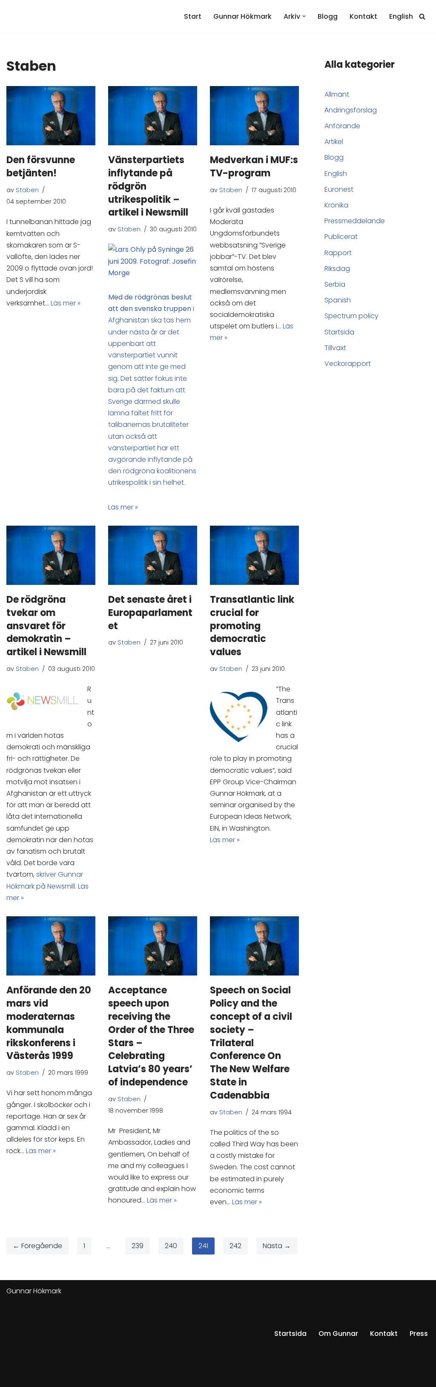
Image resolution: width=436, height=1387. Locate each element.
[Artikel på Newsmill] (152, 273)
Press (419, 1333)
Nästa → (277, 1246)
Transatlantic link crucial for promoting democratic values (252, 626)
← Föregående (37, 1246)
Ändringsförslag (350, 110)
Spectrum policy (351, 316)
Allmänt (336, 94)
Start (192, 16)
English (401, 16)
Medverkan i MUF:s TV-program (254, 166)
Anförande (342, 126)
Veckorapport (347, 363)
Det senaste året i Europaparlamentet (150, 613)
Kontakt (363, 16)
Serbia (334, 284)
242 (235, 1246)
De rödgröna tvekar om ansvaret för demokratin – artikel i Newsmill (46, 626)
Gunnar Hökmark (242, 16)
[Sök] (422, 16)
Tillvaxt (335, 348)
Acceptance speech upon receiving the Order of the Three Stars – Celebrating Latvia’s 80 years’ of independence (151, 1036)
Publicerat (341, 237)
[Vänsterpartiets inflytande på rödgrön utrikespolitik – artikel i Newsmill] (152, 115)
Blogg (328, 16)
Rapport (338, 253)
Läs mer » (65, 303)
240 (171, 1246)
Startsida (339, 332)
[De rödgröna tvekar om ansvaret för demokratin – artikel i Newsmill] (50, 555)
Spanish (337, 300)
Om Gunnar (338, 1333)
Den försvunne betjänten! (40, 166)
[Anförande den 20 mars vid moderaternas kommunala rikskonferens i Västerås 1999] (50, 946)
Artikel (333, 142)
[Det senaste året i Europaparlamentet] (152, 555)
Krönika (336, 205)
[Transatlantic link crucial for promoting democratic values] (254, 555)
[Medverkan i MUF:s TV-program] (254, 115)
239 (137, 1246)
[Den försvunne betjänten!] (50, 115)
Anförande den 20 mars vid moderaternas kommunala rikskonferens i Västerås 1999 (48, 1023)
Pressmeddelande (354, 221)
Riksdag (337, 268)
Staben (27, 190)
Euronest (338, 189)
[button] (304, 16)
